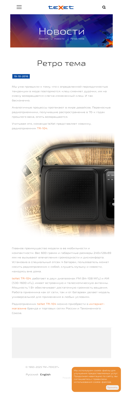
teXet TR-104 (21, 278)
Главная (43, 38)
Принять (112, 387)
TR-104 (42, 128)
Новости (59, 38)
